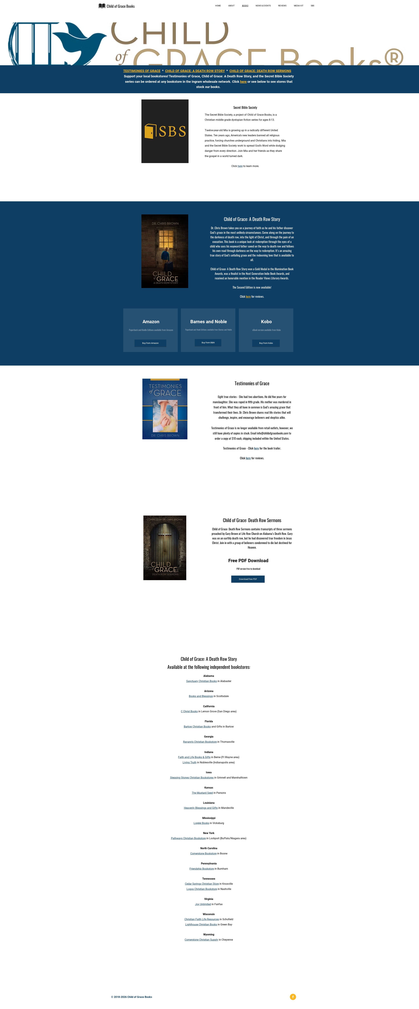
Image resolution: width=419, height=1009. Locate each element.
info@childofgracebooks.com (272, 433)
